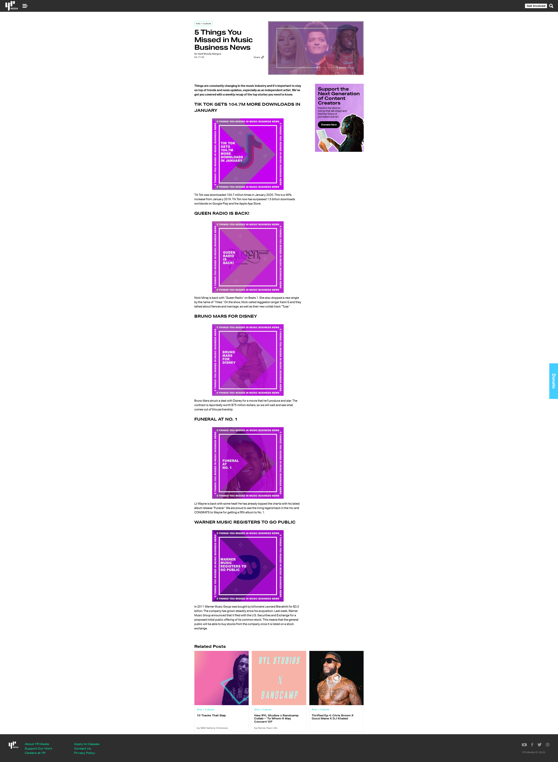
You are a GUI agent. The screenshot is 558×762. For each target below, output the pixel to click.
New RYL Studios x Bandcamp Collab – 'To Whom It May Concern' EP (276, 718)
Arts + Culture (203, 23)
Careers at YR (35, 752)
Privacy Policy (84, 752)
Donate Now (329, 124)
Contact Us (82, 748)
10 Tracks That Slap (211, 715)
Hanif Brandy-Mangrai (209, 54)
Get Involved (536, 5)
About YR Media (37, 744)
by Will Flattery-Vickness (212, 727)
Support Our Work (38, 748)
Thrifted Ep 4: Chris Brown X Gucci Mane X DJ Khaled (333, 717)
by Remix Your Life (265, 727)
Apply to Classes (86, 744)
